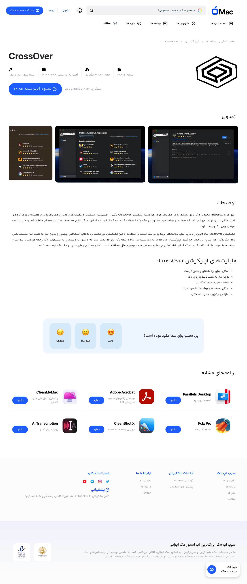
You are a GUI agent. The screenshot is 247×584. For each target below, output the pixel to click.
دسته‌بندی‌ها (218, 23)
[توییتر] (107, 482)
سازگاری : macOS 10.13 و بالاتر (83, 89)
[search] (91, 10)
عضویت (65, 10)
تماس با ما (145, 480)
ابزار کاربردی (192, 41)
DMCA (147, 493)
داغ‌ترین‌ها (182, 23)
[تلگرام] (92, 482)
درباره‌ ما (146, 487)
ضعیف (60, 341)
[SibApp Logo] (225, 10)
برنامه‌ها (155, 23)
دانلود (173, 400)
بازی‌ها (130, 23)
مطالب (107, 23)
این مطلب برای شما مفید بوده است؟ (171, 336)
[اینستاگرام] (100, 482)
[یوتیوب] (85, 482)
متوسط (85, 341)
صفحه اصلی (228, 41)
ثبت (24, 520)
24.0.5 (125, 75)
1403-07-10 (60, 75)
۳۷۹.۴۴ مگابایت (97, 75)
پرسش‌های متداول (181, 487)
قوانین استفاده (183, 480)
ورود (51, 10)
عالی (111, 341)
